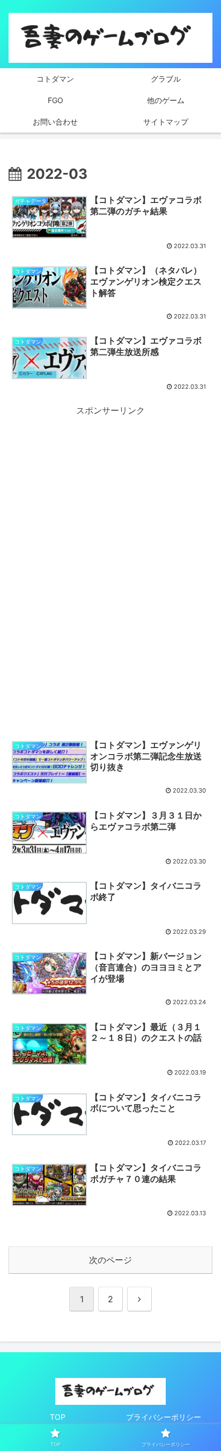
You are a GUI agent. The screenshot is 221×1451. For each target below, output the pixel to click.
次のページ (110, 1259)
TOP (57, 1416)
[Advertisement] (110, 529)
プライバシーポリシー (163, 1416)
